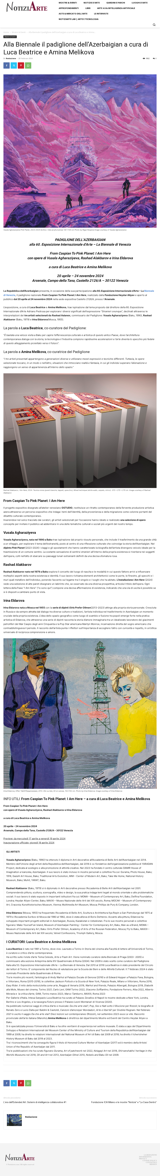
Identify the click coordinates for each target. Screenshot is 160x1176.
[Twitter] (14, 65)
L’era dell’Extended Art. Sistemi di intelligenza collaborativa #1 (34, 1102)
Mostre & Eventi (19, 32)
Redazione (11, 58)
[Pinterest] (21, 65)
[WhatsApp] (28, 65)
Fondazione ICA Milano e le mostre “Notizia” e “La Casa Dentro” (124, 1102)
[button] (154, 25)
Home (6, 32)
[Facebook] (6, 65)
